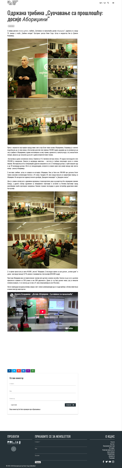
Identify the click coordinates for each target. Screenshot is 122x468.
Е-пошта (37, 442)
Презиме (37, 455)
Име (11, 391)
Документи (112, 456)
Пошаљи (70, 405)
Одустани (14, 405)
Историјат (112, 448)
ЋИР (100, 3)
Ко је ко (113, 442)
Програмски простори (109, 446)
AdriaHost (33, 466)
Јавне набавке (111, 452)
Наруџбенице (111, 454)
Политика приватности (108, 450)
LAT (105, 3)
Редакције (112, 458)
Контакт (112, 444)
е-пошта (12, 383)
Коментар (12, 398)
